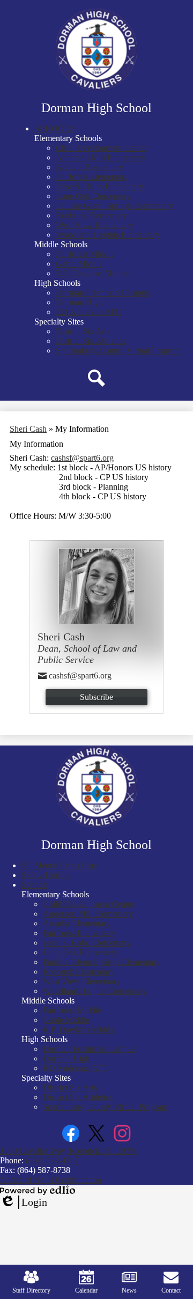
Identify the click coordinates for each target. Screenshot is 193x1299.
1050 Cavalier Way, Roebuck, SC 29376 (69, 1150)
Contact (171, 1290)
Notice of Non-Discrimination (50, 1179)
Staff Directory (31, 1290)
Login (23, 1202)
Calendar (86, 1290)
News (129, 1290)
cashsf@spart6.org (82, 457)
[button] (54, 128)
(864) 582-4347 (52, 1160)
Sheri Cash (28, 428)
